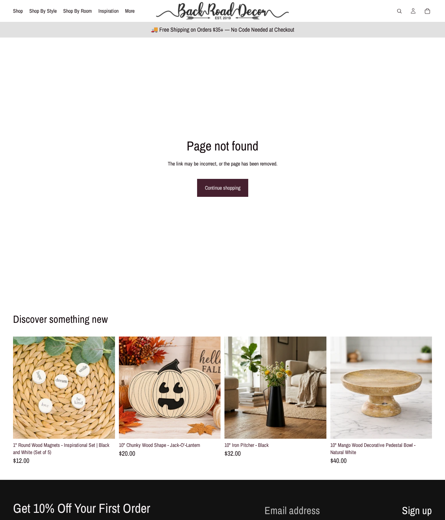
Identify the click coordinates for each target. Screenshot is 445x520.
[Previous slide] (23, 387)
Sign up (417, 510)
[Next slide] (105, 387)
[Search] (399, 11)
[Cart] (427, 11)
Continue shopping (222, 187)
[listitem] (130, 11)
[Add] (105, 428)
